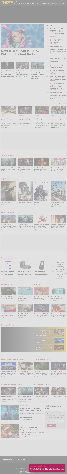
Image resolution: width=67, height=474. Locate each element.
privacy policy (48, 469)
